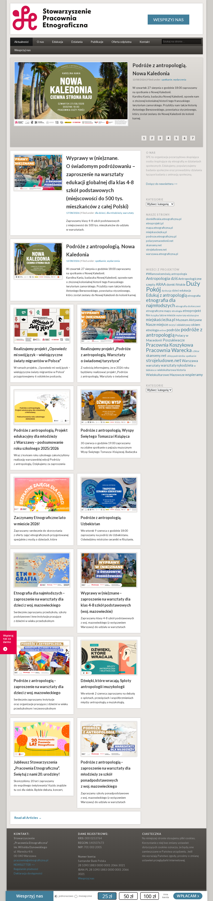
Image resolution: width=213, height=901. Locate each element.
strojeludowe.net (156, 249)
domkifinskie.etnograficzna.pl (163, 219)
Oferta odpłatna (121, 41)
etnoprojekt (192, 311)
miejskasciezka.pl (156, 232)
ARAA (161, 284)
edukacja (185, 290)
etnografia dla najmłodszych (161, 302)
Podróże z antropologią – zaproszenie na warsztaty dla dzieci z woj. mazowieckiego (38, 686)
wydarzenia (179, 79)
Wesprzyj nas (22, 50)
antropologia (179, 274)
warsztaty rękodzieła (177, 365)
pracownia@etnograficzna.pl (31, 860)
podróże (173, 330)
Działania (77, 41)
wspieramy (194, 374)
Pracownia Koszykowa (169, 345)
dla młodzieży (114, 212)
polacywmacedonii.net (159, 240)
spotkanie (166, 79)
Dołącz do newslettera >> (161, 183)
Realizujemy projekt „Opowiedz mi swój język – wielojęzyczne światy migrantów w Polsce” (40, 354)
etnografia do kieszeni (188, 306)
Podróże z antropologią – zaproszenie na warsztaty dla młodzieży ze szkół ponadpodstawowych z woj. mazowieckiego (105, 774)
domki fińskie (175, 284)
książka (155, 315)
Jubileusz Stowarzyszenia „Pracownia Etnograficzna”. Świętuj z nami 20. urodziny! (37, 768)
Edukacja (57, 41)
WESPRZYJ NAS (168, 19)
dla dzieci (100, 212)
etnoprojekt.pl (154, 223)
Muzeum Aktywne (189, 320)
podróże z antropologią (174, 332)
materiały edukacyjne (187, 315)
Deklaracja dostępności (28, 873)
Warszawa (190, 361)
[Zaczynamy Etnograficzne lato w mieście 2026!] (42, 494)
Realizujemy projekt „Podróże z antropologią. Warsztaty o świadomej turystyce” (106, 354)
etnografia (194, 295)
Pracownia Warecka (169, 350)
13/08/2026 (72, 260)
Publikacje (97, 41)
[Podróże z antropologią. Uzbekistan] (109, 494)
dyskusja (166, 290)
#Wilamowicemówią (158, 274)
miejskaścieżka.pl (160, 319)
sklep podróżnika (176, 356)
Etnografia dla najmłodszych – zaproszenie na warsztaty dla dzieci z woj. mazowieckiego (39, 599)
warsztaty (128, 212)
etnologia (177, 311)
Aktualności (21, 41)
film (148, 315)
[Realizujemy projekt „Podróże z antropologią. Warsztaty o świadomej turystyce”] (109, 325)
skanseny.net (154, 245)
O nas (40, 41)
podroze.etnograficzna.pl (161, 236)
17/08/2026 (72, 212)
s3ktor (195, 351)
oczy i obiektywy (180, 324)
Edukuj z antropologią (166, 295)
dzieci (175, 290)
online (162, 330)
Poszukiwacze (174, 340)
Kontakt (145, 41)
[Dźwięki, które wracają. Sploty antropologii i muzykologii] (109, 657)
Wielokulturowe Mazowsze (165, 375)
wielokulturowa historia (171, 370)
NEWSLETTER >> (24, 864)
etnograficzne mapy (158, 311)
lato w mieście (168, 315)
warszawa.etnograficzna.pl (162, 254)
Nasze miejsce (157, 324)
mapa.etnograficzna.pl (159, 227)
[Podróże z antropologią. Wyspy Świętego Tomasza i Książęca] (109, 407)
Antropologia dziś (162, 278)
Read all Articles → (28, 817)
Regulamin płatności (26, 869)
